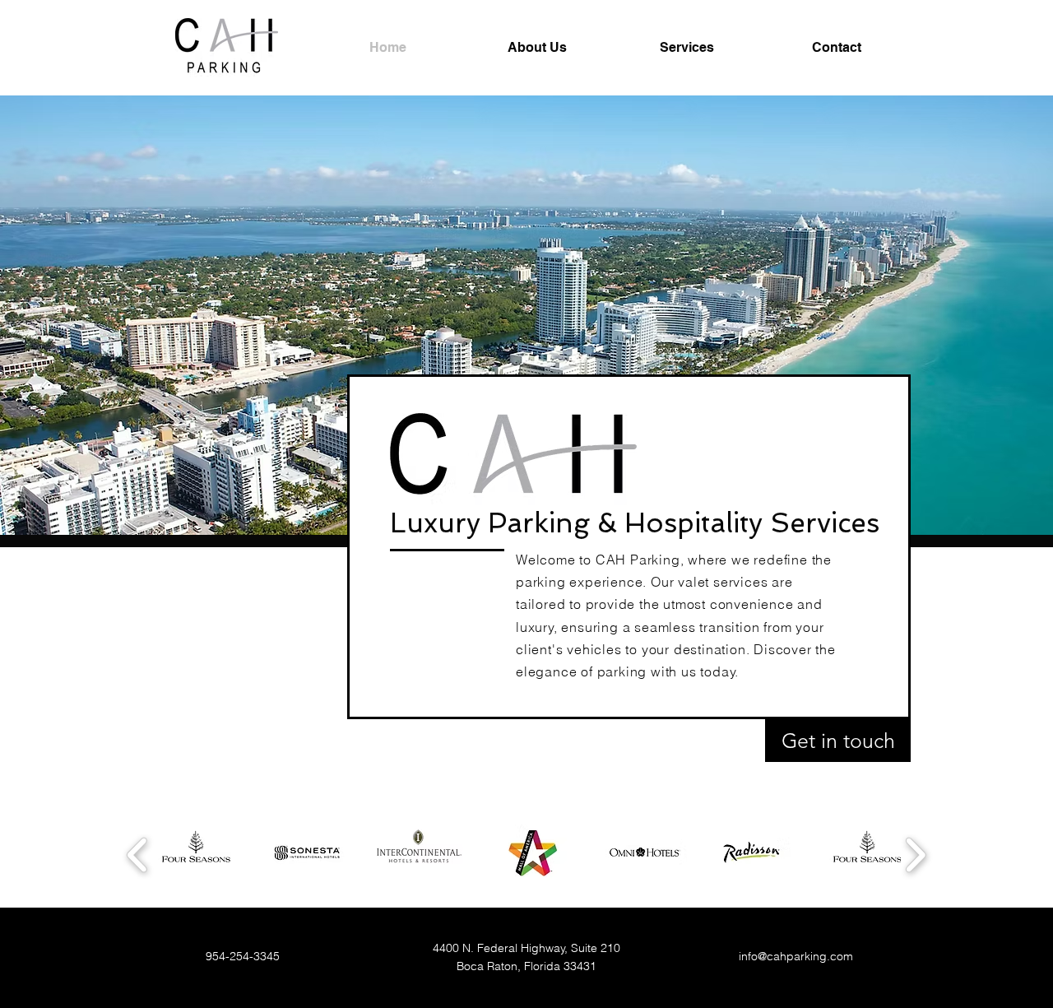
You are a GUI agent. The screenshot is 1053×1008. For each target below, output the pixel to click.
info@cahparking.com (796, 956)
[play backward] (137, 855)
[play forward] (915, 855)
